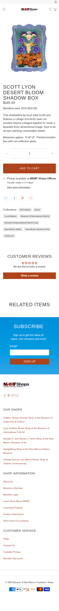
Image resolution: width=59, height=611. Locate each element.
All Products (25, 210)
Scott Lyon (9, 236)
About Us (8, 481)
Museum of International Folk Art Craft (21, 223)
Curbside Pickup (11, 552)
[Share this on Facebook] (14, 198)
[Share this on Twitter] (6, 198)
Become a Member (13, 488)
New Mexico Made (13, 229)
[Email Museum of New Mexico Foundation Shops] (16, 396)
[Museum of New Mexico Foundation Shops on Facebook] (4, 396)
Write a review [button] (29, 275)
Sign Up (30, 361)
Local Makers (11, 216)
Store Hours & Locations (16, 520)
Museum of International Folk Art (35, 216)
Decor (37, 210)
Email (14, 346)
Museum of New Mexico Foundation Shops (33, 582)
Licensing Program (13, 507)
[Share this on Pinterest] (23, 198)
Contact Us (9, 545)
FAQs (6, 539)
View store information (18, 187)
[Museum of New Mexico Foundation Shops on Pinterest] (8, 396)
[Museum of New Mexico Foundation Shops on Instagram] (12, 396)
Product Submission (13, 514)
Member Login (10, 494)
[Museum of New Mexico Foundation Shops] (29, 10)
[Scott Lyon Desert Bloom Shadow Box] (29, 48)
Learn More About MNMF (16, 501)
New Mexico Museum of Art (37, 229)
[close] (55, 2)
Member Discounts (13, 558)
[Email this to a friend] (31, 198)
